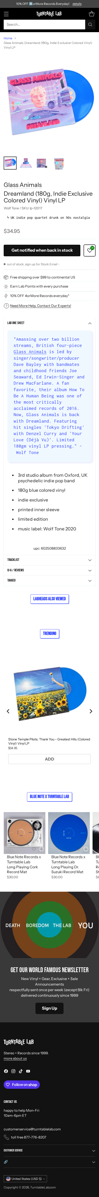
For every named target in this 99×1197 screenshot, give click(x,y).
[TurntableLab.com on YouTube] (28, 1072)
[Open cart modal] (91, 14)
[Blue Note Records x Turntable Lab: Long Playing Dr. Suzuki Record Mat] (69, 833)
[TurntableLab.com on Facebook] (6, 1072)
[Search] (90, 24)
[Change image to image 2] (25, 163)
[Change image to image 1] (10, 163)
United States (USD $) (27, 1179)
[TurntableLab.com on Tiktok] (20, 1072)
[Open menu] (6, 14)
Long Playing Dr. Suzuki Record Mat (67, 869)
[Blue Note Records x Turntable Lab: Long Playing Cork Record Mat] (24, 833)
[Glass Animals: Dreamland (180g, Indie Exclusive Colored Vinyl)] (49, 103)
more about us (15, 1058)
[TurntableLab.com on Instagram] (13, 1072)
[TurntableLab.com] (49, 13)
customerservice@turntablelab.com (32, 1129)
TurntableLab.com (43, 1187)
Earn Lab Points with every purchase (39, 286)
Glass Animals (23, 184)
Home (8, 38)
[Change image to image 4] (57, 163)
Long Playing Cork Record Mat (22, 869)
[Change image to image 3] (41, 163)
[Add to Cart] (41, 849)
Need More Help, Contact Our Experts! (40, 305)
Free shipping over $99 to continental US (42, 277)
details (77, 4)
